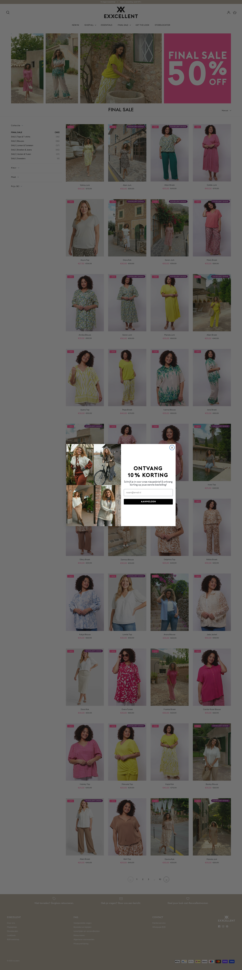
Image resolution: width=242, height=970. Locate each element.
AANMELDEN (148, 502)
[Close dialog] (172, 447)
